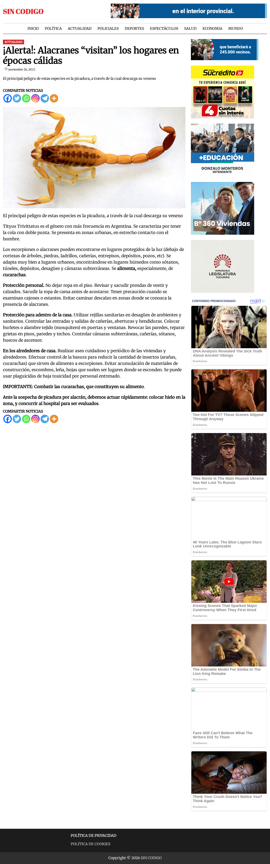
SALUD (190, 28)
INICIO (33, 28)
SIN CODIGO (23, 11)
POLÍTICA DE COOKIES (90, 844)
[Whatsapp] (26, 98)
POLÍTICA (53, 28)
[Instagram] (35, 98)
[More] (54, 98)
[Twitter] (17, 98)
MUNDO (235, 28)
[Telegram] (44, 98)
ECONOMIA (212, 28)
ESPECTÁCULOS (164, 28)
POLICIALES (108, 28)
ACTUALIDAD (80, 28)
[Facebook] (7, 98)
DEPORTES (134, 28)
